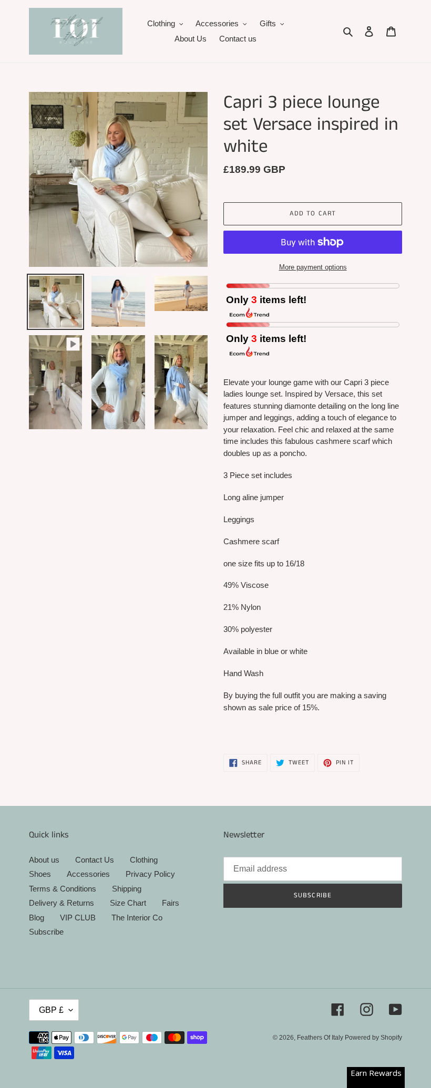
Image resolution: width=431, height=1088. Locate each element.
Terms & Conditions (62, 888)
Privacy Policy (150, 873)
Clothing (144, 859)
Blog (36, 917)
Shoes (40, 873)
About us (44, 859)
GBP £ (51, 1010)
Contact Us (94, 859)
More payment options (313, 267)
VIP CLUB (78, 917)
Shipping (126, 888)
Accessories (88, 873)
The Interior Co (136, 917)
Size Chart (128, 902)
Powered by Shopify (373, 1037)
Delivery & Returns (61, 902)
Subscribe (46, 931)
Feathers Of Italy (321, 1037)
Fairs (170, 902)
